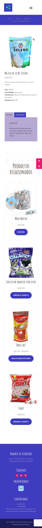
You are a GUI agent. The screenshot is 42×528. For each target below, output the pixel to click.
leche (27, 95)
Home (9, 19)
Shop (17, 19)
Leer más (21, 232)
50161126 (22, 504)
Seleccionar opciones (21, 358)
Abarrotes (27, 19)
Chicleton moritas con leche (21, 282)
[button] (34, 39)
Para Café (21, 345)
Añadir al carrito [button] (21, 295)
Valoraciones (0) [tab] (20, 115)
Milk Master (21, 218)
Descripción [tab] (9, 115)
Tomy (21, 408)
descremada (19, 95)
